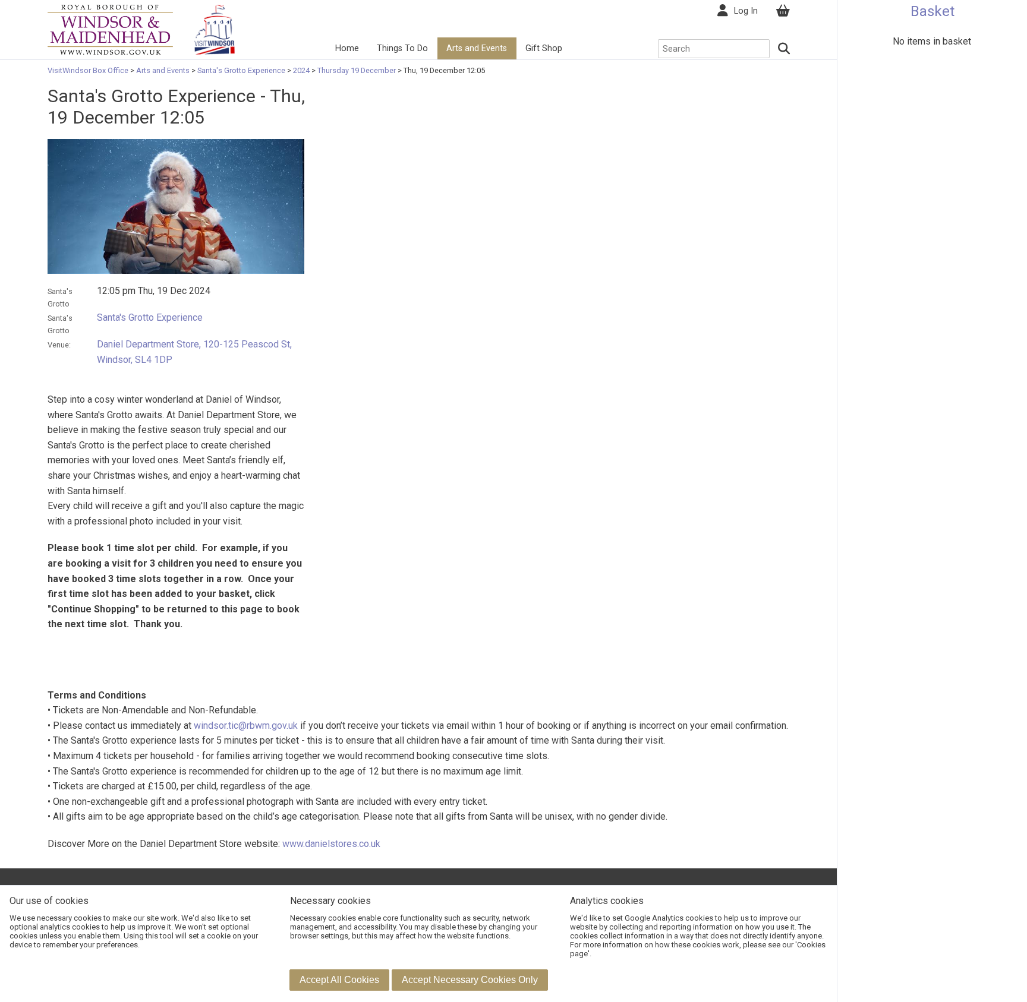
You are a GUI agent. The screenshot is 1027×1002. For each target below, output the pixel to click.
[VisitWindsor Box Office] (110, 28)
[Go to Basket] (783, 11)
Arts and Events (476, 48)
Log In (746, 11)
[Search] (784, 48)
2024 (301, 70)
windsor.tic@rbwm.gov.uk (246, 725)
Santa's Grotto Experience (241, 70)
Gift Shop (543, 48)
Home (347, 48)
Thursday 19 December (357, 70)
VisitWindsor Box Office (89, 70)
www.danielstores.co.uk (331, 843)
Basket (932, 11)
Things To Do (402, 48)
